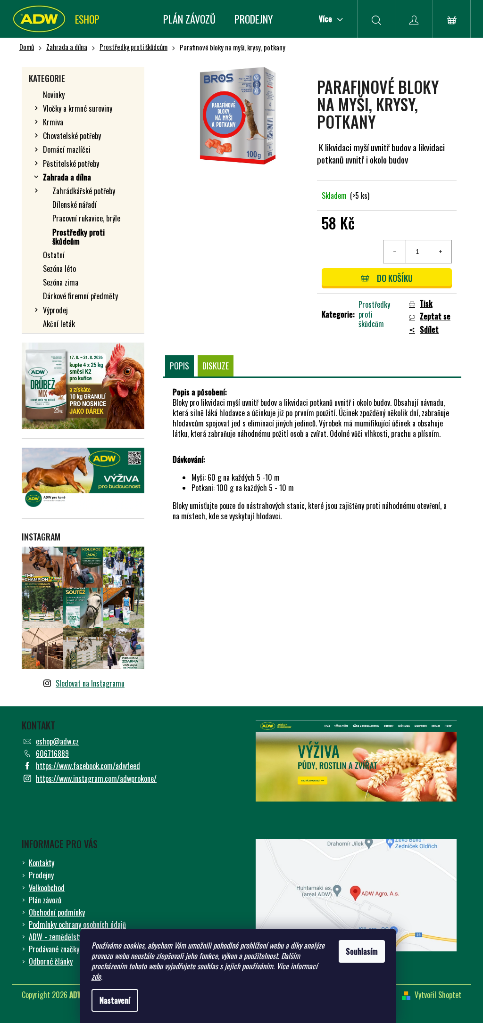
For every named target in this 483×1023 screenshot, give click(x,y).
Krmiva (53, 122)
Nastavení (115, 1000)
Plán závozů (45, 900)
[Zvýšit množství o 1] (440, 251)
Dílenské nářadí (74, 204)
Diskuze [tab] (215, 366)
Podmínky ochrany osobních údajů (77, 924)
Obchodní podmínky (57, 912)
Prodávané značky (54, 949)
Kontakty (41, 862)
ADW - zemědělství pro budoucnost (79, 936)
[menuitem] (189, 19)
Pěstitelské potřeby (71, 163)
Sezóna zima (60, 282)
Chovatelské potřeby (72, 135)
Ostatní (54, 255)
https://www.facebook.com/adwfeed (88, 765)
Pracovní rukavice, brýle (86, 218)
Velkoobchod (47, 887)
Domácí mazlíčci (67, 149)
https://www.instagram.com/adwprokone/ (96, 778)
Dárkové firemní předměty (80, 296)
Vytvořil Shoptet (438, 995)
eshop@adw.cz (57, 741)
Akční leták (59, 323)
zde (96, 976)
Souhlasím (362, 951)
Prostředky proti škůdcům (78, 237)
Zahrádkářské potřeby (83, 190)
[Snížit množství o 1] (394, 251)
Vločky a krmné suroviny (77, 108)
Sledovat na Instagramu (90, 683)
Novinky (54, 94)
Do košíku (395, 278)
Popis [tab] (179, 366)
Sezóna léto (59, 268)
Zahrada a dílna (67, 177)
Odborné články (51, 961)
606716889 (52, 753)
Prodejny (41, 875)
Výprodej (55, 310)
